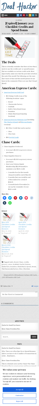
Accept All (19, 389)
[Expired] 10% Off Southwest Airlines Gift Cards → (21, 275)
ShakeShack (21, 266)
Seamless (13, 266)
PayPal (22, 264)
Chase (21, 262)
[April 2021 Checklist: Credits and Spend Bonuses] (25, 217)
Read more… (11, 356)
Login (35, 286)
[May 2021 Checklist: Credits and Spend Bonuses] (9, 217)
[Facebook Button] (21, 15)
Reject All (19, 401)
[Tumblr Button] (27, 15)
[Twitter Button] (18, 15)
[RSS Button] (30, 15)
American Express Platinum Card (15, 120)
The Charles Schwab (11, 122)
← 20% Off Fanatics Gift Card (10, 277)
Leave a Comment (31, 33)
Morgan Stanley (26, 122)
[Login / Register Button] (33, 15)
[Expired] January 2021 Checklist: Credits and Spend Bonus (19, 26)
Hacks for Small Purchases (11, 325)
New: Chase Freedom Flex (11, 329)
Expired (20, 20)
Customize (19, 395)
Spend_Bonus (31, 266)
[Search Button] (36, 15)
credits (26, 262)
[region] (19, 386)
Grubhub (16, 264)
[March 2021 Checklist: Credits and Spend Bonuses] (9, 240)
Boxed (16, 262)
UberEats (26, 269)
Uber (21, 269)
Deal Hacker (7, 33)
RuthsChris (6, 266)
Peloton (27, 264)
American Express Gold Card (14, 92)
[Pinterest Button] (24, 15)
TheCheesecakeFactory (10, 269)
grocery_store (7, 264)
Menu (5, 15)
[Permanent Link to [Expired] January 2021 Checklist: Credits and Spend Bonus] (19, 47)
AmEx (11, 262)
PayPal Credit (14, 137)
